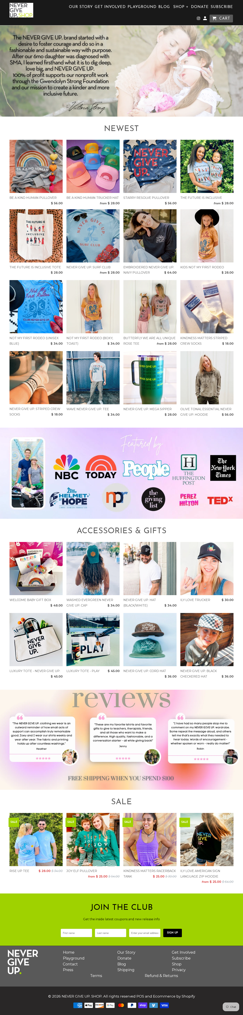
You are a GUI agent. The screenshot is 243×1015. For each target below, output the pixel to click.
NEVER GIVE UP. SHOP (82, 996)
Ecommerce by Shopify (174, 996)
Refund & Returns (161, 975)
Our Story (81, 7)
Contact (70, 964)
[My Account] (205, 19)
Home (68, 952)
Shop (180, 7)
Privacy (179, 970)
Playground (142, 7)
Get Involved (110, 7)
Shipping (125, 970)
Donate (200, 7)
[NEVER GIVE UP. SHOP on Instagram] (198, 19)
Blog (164, 7)
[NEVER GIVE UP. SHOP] (21, 10)
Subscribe (222, 7)
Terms (96, 975)
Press (68, 970)
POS (140, 996)
